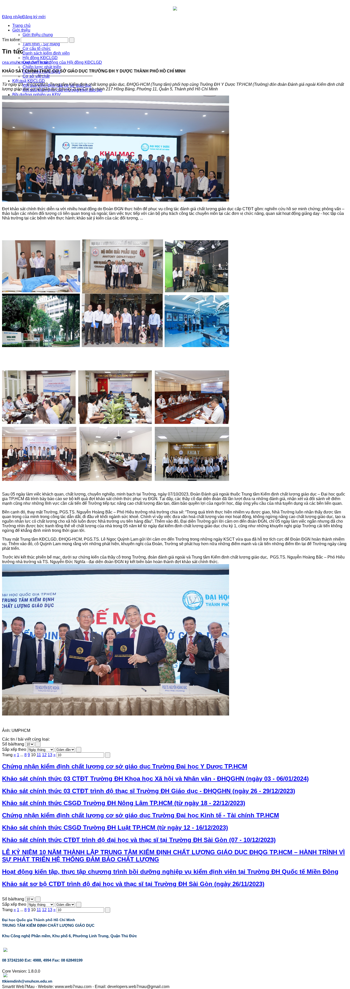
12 (44, 755)
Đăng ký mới (34, 17)
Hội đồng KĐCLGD (40, 58)
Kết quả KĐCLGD (28, 81)
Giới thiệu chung (38, 35)
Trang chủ (21, 25)
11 (39, 755)
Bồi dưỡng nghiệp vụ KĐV (36, 94)
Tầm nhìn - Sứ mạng (41, 44)
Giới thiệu (21, 30)
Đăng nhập (12, 17)
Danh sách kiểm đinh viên (46, 53)
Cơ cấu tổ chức (37, 48)
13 (50, 755)
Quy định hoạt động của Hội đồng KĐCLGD (62, 62)
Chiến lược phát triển (42, 67)
